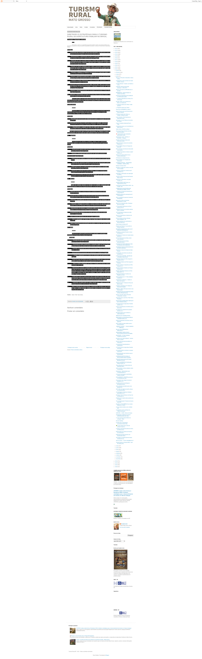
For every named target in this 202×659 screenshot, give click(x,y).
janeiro (117, 70)
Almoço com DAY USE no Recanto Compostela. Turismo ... (123, 295)
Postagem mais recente (73, 347)
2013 (116, 52)
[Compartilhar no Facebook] (91, 301)
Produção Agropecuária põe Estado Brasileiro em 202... (123, 360)
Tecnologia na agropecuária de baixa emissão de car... (124, 438)
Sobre (81, 27)
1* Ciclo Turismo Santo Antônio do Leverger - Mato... (123, 418)
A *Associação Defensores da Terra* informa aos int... (124, 207)
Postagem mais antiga (105, 347)
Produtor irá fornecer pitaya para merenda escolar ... (123, 140)
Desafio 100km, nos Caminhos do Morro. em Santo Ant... (123, 102)
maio (117, 445)
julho (117, 449)
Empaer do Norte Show (121, 165)
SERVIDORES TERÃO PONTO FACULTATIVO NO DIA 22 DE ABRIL (124, 333)
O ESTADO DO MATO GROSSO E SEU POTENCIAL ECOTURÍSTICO (124, 244)
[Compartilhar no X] (89, 301)
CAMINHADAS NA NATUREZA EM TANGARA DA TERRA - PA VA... (123, 189)
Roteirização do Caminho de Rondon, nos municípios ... (124, 432)
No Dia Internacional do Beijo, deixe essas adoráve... (123, 238)
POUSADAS (99, 27)
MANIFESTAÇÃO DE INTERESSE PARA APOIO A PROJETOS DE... (124, 292)
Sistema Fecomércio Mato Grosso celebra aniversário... (123, 155)
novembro (118, 457)
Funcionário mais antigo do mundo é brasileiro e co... (124, 381)
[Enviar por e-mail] (86, 301)
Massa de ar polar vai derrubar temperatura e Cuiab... (122, 201)
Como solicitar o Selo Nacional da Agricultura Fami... (123, 118)
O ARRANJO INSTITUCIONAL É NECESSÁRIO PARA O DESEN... (123, 357)
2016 (116, 57)
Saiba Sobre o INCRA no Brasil (122, 129)
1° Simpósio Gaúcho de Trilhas (122, 107)
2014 (116, 54)
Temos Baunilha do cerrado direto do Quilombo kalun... (124, 366)
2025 (116, 464)
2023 (116, 461)
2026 (116, 466)
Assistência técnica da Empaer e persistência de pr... (123, 384)
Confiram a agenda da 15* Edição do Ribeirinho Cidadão (124, 286)
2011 (116, 48)
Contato (86, 27)
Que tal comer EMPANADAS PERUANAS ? (122, 330)
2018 (116, 61)
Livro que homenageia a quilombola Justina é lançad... (124, 375)
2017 (116, 59)
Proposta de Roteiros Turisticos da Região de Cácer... (123, 274)
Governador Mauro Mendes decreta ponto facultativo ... (123, 132)
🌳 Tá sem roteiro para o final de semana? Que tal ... (123, 426)
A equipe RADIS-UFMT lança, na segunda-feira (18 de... (123, 183)
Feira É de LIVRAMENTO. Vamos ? (123, 109)
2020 (116, 65)
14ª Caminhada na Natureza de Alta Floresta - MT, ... (123, 213)
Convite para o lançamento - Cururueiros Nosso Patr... (122, 423)
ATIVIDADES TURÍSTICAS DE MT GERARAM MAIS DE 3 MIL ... (123, 415)
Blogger (107, 655)
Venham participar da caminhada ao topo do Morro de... (124, 222)
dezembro (118, 458)
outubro (118, 455)
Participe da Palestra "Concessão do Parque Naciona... (124, 227)
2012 (116, 50)
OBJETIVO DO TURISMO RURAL (123, 315)
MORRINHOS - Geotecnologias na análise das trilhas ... (123, 93)
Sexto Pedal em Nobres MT (122, 224)
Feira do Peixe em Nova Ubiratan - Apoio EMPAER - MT (123, 219)
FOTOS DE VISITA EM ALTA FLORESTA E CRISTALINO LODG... (124, 96)
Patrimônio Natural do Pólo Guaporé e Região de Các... (124, 259)
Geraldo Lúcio (124, 523)
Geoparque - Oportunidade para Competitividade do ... (123, 372)
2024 (116, 463)
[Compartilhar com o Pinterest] (92, 301)
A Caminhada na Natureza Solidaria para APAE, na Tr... (123, 393)
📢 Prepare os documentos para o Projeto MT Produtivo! (82, 635)
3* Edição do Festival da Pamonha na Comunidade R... (124, 192)
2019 (116, 63)
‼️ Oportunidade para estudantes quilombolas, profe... (123, 134)
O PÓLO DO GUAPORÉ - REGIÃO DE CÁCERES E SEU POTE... (124, 256)
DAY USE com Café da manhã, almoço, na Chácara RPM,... (124, 390)
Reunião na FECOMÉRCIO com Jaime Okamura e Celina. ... (124, 405)
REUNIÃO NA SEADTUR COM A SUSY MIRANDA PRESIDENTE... (124, 230)
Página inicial (89, 347)
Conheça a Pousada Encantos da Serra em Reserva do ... (124, 429)
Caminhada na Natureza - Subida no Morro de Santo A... (124, 280)
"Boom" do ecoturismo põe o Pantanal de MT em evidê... (124, 204)
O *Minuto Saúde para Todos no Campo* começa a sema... (123, 115)
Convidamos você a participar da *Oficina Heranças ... (123, 410)
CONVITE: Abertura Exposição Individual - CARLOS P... (122, 87)
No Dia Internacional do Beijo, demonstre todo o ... (122, 241)
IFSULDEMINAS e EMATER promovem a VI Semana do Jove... (124, 378)
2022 (116, 69)
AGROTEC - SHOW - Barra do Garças (124, 413)
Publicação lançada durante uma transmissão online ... (123, 435)
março (117, 74)
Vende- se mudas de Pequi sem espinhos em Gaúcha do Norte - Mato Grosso (93, 639)
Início (76, 27)
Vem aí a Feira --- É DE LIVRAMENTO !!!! (124, 440)
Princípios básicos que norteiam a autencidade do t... (123, 313)
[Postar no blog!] (88, 301)
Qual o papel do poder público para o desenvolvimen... (124, 324)
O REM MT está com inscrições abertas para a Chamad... (124, 210)
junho (117, 447)
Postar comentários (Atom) (76, 349)
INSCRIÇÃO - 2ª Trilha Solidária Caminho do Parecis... (123, 336)
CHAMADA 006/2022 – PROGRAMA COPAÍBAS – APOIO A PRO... (124, 163)
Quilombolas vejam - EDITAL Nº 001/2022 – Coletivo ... (123, 137)
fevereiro (118, 72)
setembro (118, 453)
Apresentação (70, 27)
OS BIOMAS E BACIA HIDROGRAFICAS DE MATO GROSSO (124, 247)
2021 (116, 67)
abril (117, 76)
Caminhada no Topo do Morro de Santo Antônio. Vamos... (124, 81)
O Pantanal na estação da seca (122, 157)
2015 (116, 56)
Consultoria (92, 27)
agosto (117, 451)
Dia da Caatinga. (119, 420)
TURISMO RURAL (108, 27)
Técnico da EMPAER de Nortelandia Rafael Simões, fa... (124, 363)
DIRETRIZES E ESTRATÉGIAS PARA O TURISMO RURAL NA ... (124, 318)
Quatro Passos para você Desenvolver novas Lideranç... (124, 112)
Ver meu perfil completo (125, 527)
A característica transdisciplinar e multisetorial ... (123, 345)
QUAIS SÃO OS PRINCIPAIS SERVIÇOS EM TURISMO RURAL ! (124, 301)
